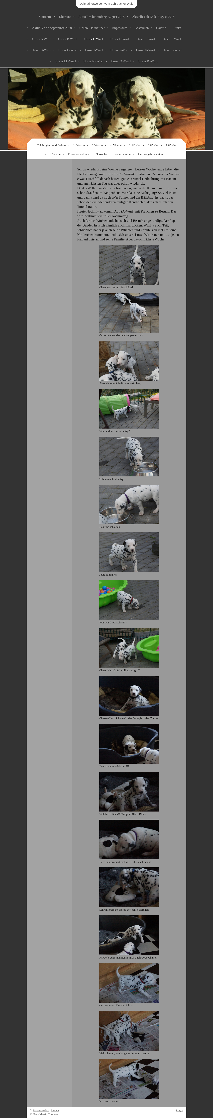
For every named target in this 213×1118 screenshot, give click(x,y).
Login (179, 1110)
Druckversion (41, 1110)
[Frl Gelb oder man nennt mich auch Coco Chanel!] (129, 935)
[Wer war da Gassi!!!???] (129, 600)
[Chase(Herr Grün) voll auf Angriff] (129, 648)
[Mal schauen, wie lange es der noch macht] (129, 1031)
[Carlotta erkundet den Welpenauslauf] (129, 313)
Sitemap (55, 1110)
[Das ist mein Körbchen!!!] (129, 744)
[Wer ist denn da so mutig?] (129, 409)
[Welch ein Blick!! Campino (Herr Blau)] (129, 792)
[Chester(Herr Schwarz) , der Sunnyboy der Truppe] (129, 696)
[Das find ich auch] (129, 504)
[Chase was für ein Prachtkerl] (129, 265)
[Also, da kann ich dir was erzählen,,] (129, 361)
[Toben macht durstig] (129, 456)
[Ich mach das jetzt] (129, 1079)
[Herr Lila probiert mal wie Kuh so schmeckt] (129, 839)
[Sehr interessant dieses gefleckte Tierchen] (129, 887)
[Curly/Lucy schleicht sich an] (129, 983)
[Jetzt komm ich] (129, 552)
